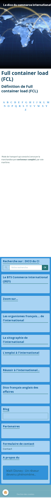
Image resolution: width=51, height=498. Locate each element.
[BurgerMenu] (5, 10)
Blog (8, 416)
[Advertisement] (25, 138)
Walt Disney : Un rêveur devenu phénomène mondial (22, 472)
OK (45, 267)
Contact (7, 449)
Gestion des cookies (25, 494)
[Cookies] (5, 492)
